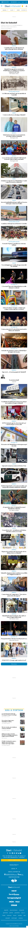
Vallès (12, 10)
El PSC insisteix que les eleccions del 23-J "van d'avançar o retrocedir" (14, 423)
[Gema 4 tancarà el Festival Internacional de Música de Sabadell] (14, 319)
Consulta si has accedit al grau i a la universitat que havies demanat (14, 48)
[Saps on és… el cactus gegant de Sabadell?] (14, 361)
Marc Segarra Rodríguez (14, 510)
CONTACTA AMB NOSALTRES (14, 860)
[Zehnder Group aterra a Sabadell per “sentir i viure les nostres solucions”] (14, 170)
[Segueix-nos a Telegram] (16, 853)
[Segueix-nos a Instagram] (12, 853)
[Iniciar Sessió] (26, 6)
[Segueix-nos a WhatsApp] (14, 853)
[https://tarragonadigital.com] (14, 898)
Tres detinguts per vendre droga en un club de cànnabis (14, 265)
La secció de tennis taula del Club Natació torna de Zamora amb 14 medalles (14, 158)
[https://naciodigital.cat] (14, 891)
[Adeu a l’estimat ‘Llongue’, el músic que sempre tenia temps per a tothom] (14, 297)
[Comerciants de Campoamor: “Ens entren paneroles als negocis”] (14, 584)
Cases (23, 2)
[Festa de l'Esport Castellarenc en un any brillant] (14, 233)
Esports (14, 133)
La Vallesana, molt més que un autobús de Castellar (14, 94)
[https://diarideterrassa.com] (14, 895)
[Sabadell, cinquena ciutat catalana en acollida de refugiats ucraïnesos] (14, 562)
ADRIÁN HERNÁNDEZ (17, 25)
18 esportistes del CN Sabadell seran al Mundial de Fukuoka (14, 508)
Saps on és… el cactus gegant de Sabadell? (14, 372)
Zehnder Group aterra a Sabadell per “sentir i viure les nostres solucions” (14, 181)
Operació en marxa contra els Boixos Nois (14, 466)
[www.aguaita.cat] (6, 910)
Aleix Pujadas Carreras (14, 73)
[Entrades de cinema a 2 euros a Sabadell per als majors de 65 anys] (14, 340)
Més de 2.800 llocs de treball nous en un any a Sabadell (9, 728)
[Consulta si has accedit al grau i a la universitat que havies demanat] (14, 37)
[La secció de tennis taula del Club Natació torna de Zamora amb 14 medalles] (14, 147)
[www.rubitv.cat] (25, 915)
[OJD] (14, 881)
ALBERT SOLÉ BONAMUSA (6, 28)
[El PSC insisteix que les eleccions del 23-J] (14, 412)
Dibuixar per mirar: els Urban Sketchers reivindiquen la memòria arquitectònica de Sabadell (9, 735)
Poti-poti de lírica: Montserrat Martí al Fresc (14, 638)
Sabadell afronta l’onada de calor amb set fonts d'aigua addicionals (14, 616)
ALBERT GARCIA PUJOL (11, 26)
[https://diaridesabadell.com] (14, 887)
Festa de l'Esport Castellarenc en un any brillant (14, 244)
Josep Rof (14, 381)
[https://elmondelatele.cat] (14, 902)
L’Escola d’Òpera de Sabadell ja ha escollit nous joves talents (14, 287)
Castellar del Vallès (14, 91)
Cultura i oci (24, 10)
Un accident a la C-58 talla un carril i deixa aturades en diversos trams (14, 530)
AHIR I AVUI (3, 26)
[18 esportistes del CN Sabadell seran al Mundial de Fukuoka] (14, 497)
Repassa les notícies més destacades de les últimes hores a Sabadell (14, 552)
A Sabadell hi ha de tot (6, 25)
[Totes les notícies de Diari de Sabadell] (14, 6)
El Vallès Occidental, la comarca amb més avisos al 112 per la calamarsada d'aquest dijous (9, 742)
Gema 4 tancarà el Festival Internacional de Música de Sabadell (14, 329)
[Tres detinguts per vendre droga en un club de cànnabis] (14, 254)
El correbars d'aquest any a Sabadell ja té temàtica (8, 721)
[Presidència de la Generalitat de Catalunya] (10, 874)
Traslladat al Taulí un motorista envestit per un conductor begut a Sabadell (14, 402)
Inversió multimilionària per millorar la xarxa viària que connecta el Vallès (14, 203)
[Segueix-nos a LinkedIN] (18, 853)
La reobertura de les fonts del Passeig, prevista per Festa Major (9, 714)
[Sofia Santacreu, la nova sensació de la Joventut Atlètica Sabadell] (14, 124)
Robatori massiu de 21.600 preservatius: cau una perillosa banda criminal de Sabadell (14, 486)
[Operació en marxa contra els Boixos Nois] (14, 455)
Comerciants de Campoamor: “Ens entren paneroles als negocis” (14, 595)
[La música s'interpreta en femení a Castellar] (14, 213)
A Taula (18, 2)
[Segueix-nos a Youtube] (20, 853)
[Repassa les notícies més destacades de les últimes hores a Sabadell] (14, 541)
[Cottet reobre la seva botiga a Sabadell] (14, 104)
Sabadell (5, 10)
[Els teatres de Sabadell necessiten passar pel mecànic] (14, 434)
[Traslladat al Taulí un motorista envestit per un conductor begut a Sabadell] (14, 391)
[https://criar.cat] (14, 905)
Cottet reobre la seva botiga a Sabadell (14, 115)
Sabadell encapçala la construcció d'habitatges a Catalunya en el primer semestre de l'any (14, 70)
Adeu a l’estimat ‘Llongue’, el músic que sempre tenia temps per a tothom (14, 308)
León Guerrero (4, 738)
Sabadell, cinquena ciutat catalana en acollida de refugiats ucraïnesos (14, 573)
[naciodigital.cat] (14, 910)
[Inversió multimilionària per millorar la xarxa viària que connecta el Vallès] (14, 192)
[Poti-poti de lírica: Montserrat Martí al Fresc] (14, 628)
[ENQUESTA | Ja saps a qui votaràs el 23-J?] (14, 650)
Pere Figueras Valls (14, 138)
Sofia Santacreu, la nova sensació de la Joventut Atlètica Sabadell (14, 135)
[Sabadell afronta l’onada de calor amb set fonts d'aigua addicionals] (14, 605)
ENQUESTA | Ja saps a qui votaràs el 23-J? (14, 660)
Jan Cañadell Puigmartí (6, 723)
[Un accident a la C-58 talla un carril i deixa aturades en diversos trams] (14, 520)
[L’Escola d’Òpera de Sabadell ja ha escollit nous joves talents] (14, 276)
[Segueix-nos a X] (10, 853)
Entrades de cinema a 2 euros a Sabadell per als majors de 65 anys (14, 351)
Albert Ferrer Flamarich (14, 640)
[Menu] (1, 6)
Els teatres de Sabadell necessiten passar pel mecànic (14, 445)
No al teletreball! (14, 380)
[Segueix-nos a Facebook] (8, 853)
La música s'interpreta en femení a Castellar (14, 223)
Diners (18, 10)
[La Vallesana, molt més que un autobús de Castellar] (14, 83)
